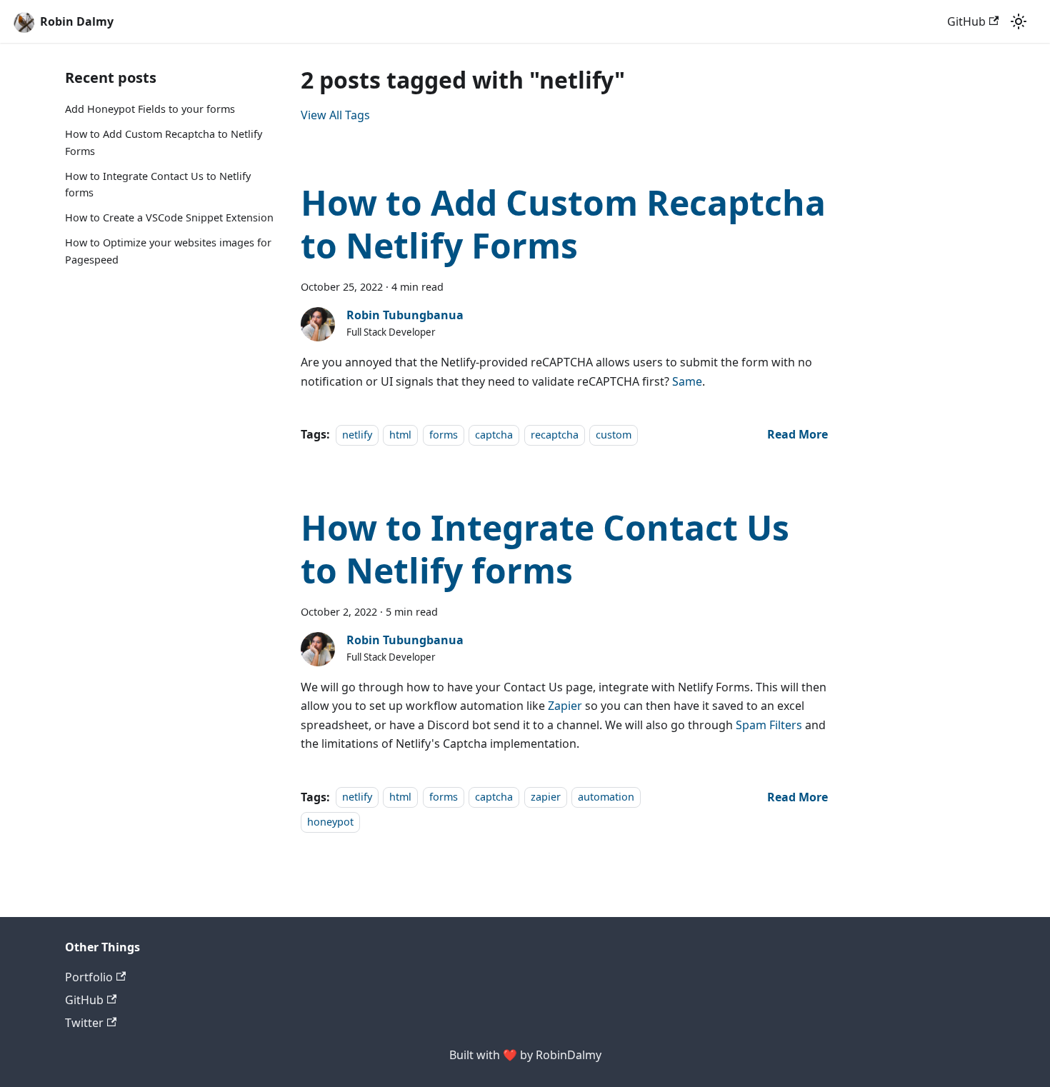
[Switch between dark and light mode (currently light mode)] (1018, 21)
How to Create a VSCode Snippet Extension (169, 217)
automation (606, 797)
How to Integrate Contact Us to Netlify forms (158, 184)
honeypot (330, 821)
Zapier (565, 705)
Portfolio (89, 977)
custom (613, 434)
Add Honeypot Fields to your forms (150, 109)
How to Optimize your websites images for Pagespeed (168, 251)
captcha (494, 434)
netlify (357, 434)
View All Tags (335, 115)
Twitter (84, 1023)
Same (687, 381)
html (400, 434)
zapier (546, 797)
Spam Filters (769, 725)
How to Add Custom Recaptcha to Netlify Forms (163, 142)
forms (443, 434)
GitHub (966, 21)
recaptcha (555, 434)
